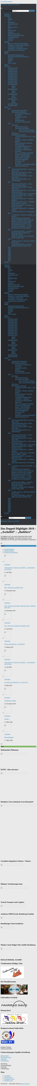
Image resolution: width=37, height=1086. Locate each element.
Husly (9, 61)
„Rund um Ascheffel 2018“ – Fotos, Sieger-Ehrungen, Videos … (21, 173)
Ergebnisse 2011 (12, 82)
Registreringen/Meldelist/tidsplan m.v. (18, 56)
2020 (9, 108)
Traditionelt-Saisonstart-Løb (16, 55)
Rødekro (6, 42)
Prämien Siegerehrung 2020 (16, 35)
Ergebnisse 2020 (12, 68)
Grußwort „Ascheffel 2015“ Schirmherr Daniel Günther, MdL (22, 236)
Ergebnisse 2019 (12, 69)
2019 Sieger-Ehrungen (21, 126)
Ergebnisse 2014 (12, 77)
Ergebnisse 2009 (12, 89)
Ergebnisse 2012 (12, 81)
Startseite (6, 14)
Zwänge (10, 40)
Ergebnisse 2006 (12, 104)
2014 (9, 239)
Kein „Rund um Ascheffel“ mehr (13, 587)
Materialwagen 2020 (14, 33)
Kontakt (6, 262)
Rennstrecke (11, 22)
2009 (9, 254)
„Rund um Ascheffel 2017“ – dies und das (23, 193)
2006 (9, 259)
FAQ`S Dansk (12, 63)
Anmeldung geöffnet (21, 117)
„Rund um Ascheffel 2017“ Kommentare (23, 211)
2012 (9, 249)
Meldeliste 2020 (12, 27)
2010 (9, 252)
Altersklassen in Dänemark (15, 46)
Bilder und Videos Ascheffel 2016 (21, 223)
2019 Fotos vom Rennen (22, 128)
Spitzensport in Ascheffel (22, 157)
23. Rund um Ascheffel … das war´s (21, 244)
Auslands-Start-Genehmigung (16, 50)
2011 (9, 250)
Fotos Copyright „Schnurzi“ (27, 130)
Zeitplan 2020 (12, 30)
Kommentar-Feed (9, 1079)
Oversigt (10, 58)
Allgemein (7, 564)
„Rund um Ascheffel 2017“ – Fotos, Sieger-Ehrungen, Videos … (21, 184)
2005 (9, 260)
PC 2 (9, 20)
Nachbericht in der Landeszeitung (21, 228)
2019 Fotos (14, 125)
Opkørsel (10, 60)
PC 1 (9, 17)
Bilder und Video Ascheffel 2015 (20, 232)
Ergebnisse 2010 (12, 84)
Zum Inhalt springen (6, 1)
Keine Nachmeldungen (21, 159)
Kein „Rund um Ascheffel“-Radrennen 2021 (17, 626)
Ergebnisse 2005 (12, 105)
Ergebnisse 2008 (12, 94)
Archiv (6, 107)
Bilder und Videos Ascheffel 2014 (21, 245)
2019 (9, 123)
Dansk (6, 53)
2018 (9, 167)
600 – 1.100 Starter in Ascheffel (24, 152)
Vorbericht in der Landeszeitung (20, 218)
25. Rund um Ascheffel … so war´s (21, 226)
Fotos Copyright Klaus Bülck (27, 131)
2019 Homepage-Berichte (18, 135)
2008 (9, 255)
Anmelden (7, 1075)
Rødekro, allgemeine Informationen (18, 43)
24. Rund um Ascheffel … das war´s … (22, 231)
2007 (9, 257)
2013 (9, 247)
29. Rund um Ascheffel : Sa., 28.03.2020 (16, 682)
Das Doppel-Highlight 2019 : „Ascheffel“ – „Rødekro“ (23, 147)
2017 (9, 182)
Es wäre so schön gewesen (22, 122)
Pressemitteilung (19, 120)
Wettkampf (7, 15)
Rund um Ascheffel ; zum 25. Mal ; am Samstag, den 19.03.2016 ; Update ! (22, 220)
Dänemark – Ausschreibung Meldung (18, 45)
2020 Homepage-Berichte (18, 112)
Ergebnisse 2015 (12, 76)
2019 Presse (14, 133)
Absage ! (17, 118)
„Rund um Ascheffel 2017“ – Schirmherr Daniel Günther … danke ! (23, 202)
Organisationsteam (13, 37)
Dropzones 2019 (20, 161)
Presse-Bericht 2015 (17, 234)
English (6, 51)
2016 (9, 213)
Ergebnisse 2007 (12, 99)
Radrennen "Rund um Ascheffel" (10, 4)
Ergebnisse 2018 (12, 71)
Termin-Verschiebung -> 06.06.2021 (14, 644)
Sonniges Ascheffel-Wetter (22, 154)
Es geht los (18, 162)
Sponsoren (11, 38)
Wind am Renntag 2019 (22, 166)
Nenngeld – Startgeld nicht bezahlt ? (25, 164)
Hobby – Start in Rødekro (22, 156)
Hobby (13, 87)
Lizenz (13, 86)
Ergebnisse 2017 (12, 73)
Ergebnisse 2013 (12, 79)
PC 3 (9, 25)
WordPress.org (8, 1080)
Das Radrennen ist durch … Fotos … (22, 224)
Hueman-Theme (25, 1083)
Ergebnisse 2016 (12, 74)
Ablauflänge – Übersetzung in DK (17, 48)
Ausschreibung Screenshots (19, 110)
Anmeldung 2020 (13, 24)
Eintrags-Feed (8, 1077)
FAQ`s (6, 64)
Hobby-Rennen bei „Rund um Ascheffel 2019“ (23, 143)
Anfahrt (10, 19)
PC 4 (9, 29)
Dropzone (11, 32)
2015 (9, 229)
